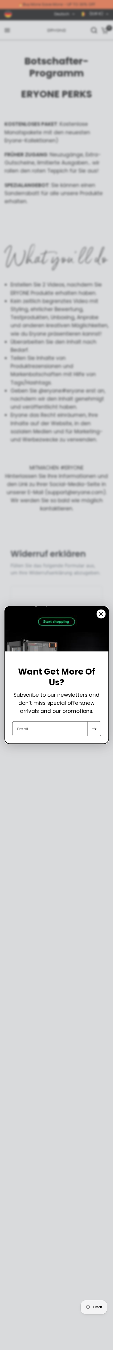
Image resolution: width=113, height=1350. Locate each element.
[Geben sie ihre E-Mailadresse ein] (94, 729)
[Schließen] (100, 613)
